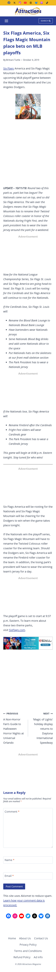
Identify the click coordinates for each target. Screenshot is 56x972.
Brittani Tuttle (13, 59)
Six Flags (8, 68)
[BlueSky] (36, 2)
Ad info (38, 957)
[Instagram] (20, 2)
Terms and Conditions (28, 951)
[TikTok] (47, 2)
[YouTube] (25, 2)
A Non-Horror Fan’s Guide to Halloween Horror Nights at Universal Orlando (13, 728)
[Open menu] (6, 21)
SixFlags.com (17, 630)
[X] (14, 2)
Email (9, 876)
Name (9, 860)
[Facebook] (9, 2)
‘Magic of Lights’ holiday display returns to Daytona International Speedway (43, 728)
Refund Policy (21, 957)
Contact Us (41, 938)
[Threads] (30, 2)
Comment (12, 811)
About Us (25, 938)
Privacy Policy (28, 944)
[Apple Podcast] (41, 2)
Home (12, 938)
